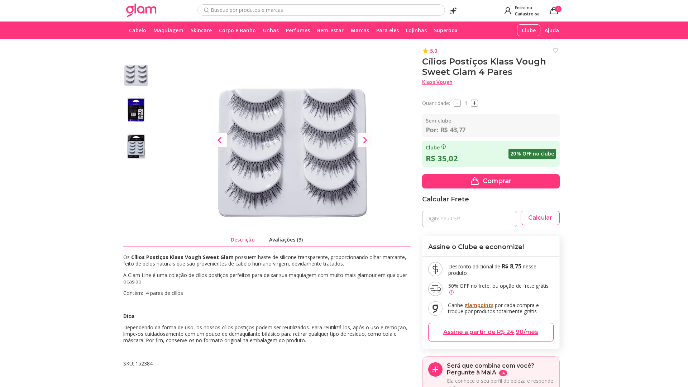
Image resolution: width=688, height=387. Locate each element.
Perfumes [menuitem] (298, 30)
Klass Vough (437, 81)
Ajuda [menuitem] (552, 30)
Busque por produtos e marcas (247, 10)
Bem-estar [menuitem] (330, 30)
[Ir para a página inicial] (141, 11)
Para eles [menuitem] (387, 30)
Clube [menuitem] (529, 30)
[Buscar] (206, 10)
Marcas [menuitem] (360, 30)
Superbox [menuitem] (446, 30)
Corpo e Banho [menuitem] (237, 30)
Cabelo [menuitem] (137, 30)
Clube (433, 147)
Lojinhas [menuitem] (416, 30)
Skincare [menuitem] (201, 30)
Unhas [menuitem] (271, 30)
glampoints (478, 305)
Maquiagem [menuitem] (168, 30)
